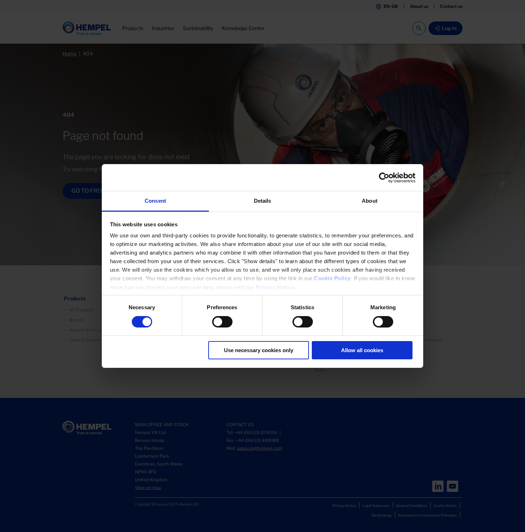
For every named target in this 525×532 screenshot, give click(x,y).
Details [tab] (262, 201)
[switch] (222, 321)
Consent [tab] (155, 201)
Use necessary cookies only (258, 350)
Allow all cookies (362, 350)
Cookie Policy (332, 278)
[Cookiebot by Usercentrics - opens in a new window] (384, 177)
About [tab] (370, 201)
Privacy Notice (275, 287)
